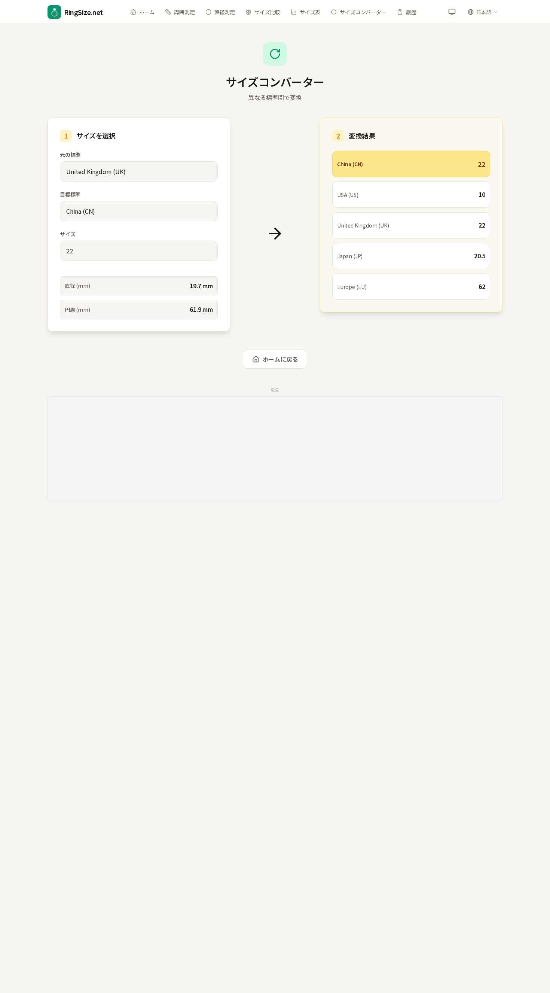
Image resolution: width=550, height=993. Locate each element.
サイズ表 (310, 12)
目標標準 (70, 194)
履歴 (411, 12)
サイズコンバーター (363, 12)
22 (481, 164)
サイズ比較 (267, 12)
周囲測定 (184, 12)
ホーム (147, 12)
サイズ (67, 234)
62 (482, 286)
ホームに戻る (280, 358)
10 (482, 194)
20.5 (479, 255)
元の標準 (70, 154)
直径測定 (224, 12)
